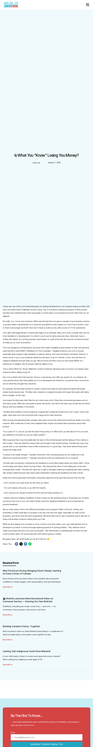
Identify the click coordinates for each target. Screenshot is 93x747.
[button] (16, 544)
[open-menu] (87, 5)
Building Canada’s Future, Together (21, 626)
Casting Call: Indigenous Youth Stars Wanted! (26, 651)
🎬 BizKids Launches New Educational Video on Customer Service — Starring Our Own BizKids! (28, 600)
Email (13, 732)
